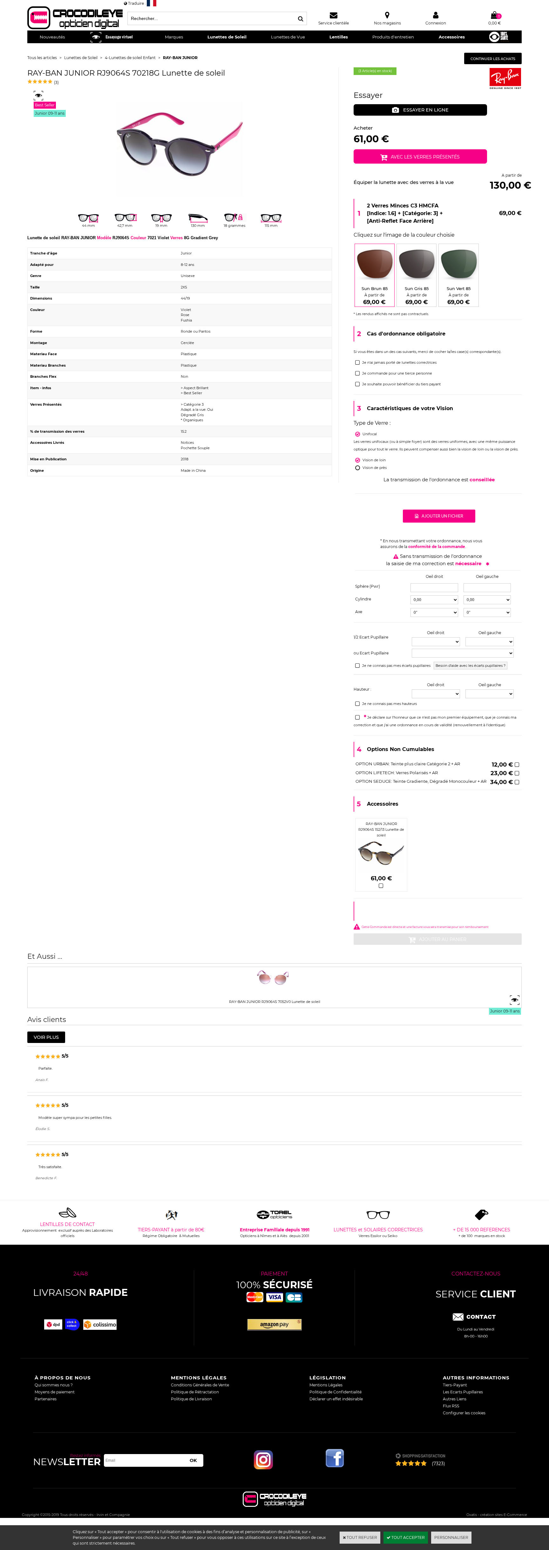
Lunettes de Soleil (227, 36)
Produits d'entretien (393, 36)
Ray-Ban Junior (180, 57)
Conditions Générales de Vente (200, 1385)
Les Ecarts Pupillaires (463, 1392)
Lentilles (338, 36)
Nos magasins (387, 23)
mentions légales (199, 1378)
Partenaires (46, 1399)
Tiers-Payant (455, 1385)
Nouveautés (52, 36)
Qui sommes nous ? (54, 1385)
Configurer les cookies (464, 1413)
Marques (174, 36)
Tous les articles (42, 57)
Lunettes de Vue (288, 36)
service (476, 1294)
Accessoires (452, 36)
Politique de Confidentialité (335, 1392)
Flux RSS (451, 1406)
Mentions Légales (325, 1385)
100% (274, 1285)
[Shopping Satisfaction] (420, 1456)
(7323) (438, 1463)
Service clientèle (333, 23)
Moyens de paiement (55, 1392)
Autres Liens (454, 1399)
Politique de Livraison (191, 1399)
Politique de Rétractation (195, 1392)
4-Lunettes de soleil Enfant (130, 57)
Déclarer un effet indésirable (336, 1399)
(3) (56, 82)
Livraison (80, 1292)
